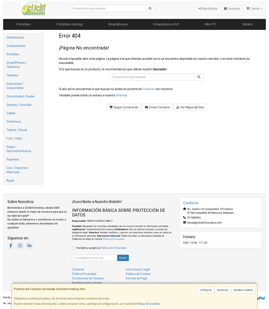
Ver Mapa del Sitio (192, 107)
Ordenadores (15, 37)
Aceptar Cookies (243, 290)
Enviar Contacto (159, 107)
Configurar (206, 290)
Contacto (233, 8)
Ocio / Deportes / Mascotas (18, 170)
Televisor (12, 75)
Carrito (255, 8)
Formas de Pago (137, 278)
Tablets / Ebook (17, 130)
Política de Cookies (147, 303)
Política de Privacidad (113, 239)
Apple (10, 180)
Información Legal (138, 269)
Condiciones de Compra (88, 278)
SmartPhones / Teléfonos (17, 65)
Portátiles (13, 54)
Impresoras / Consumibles (15, 86)
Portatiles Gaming (69, 24)
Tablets (247, 24)
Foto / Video (14, 138)
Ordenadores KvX (166, 24)
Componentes (16, 46)
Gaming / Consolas (19, 104)
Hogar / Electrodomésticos (19, 149)
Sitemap (121, 95)
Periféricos (14, 121)
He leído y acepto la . (101, 247)
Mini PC (210, 24)
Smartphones (118, 24)
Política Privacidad (84, 274)
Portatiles (23, 24)
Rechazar (222, 290)
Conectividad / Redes (21, 96)
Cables (11, 113)
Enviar (123, 257)
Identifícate (209, 8)
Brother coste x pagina (87, 282)
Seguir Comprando (125, 107)
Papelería (13, 159)
